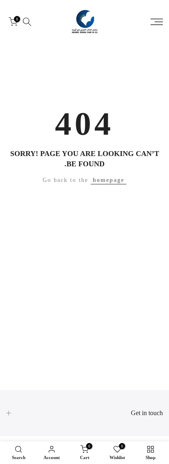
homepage (108, 180)
